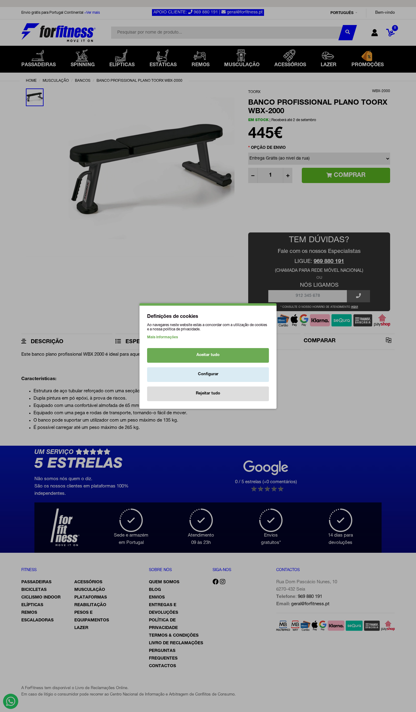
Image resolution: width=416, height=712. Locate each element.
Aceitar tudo (208, 355)
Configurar (208, 374)
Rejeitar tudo (208, 394)
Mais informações (162, 337)
